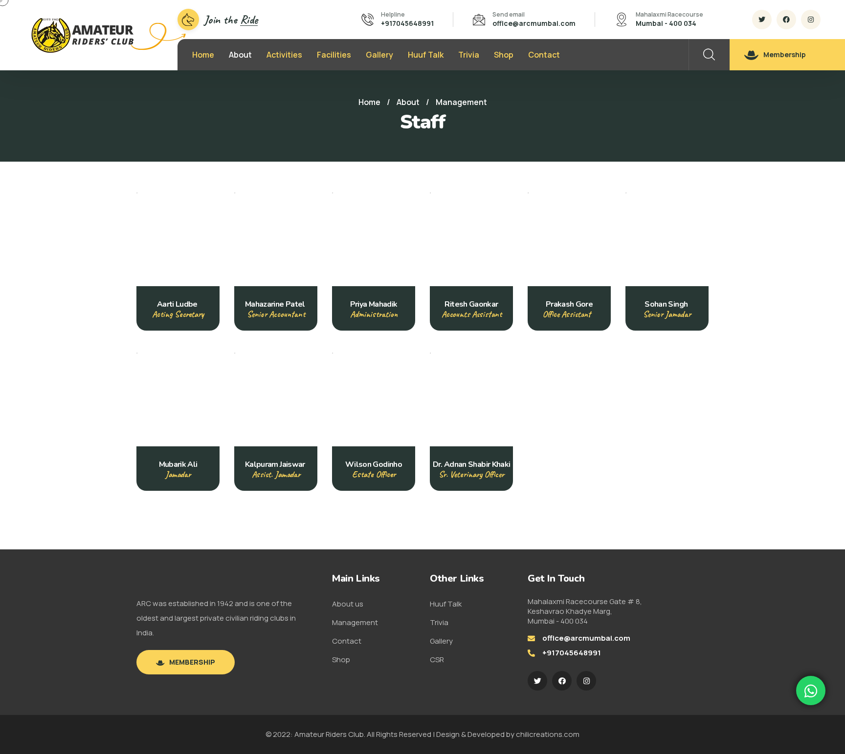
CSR (437, 659)
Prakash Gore (569, 304)
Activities (284, 54)
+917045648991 (407, 23)
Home (203, 54)
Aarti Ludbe (178, 304)
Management (355, 622)
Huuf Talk (426, 54)
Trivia (468, 54)
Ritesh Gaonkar (471, 304)
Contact (544, 54)
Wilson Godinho (373, 464)
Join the (231, 19)
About (240, 54)
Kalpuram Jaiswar (276, 464)
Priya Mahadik (374, 304)
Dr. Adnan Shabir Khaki (472, 464)
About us (347, 604)
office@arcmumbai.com (534, 23)
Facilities (334, 54)
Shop (503, 54)
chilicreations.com (547, 734)
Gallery (379, 54)
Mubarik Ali (178, 464)
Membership (784, 54)
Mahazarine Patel (276, 304)
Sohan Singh (667, 304)
